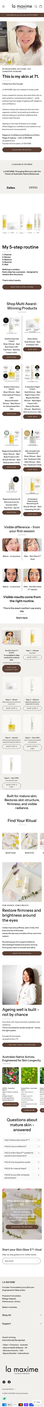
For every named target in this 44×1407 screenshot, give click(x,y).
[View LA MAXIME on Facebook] (9, 1382)
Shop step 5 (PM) (11, 786)
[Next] (41, 15)
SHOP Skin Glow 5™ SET (11, 669)
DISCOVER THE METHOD (22, 1227)
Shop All (6, 1315)
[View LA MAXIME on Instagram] (4, 1382)
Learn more (29, 1110)
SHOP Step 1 (32, 657)
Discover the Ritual (22, 150)
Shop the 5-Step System (22, 287)
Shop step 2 (11, 708)
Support (6, 1323)
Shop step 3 (32, 708)
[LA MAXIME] (22, 6)
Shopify (25, 1393)
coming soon (10, 1104)
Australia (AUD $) (7, 1389)
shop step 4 (11, 746)
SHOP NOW (11, 357)
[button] (35, 6)
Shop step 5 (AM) (32, 748)
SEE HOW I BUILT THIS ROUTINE (22, 1045)
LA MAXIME (11, 1393)
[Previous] (3, 15)
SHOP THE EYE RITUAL (22, 953)
